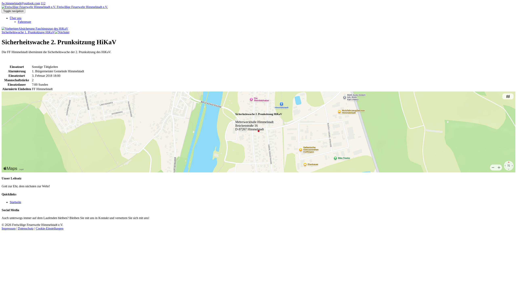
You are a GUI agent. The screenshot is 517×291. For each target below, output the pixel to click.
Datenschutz (26, 228)
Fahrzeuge (24, 21)
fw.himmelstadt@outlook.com (21, 3)
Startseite (15, 202)
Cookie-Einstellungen (49, 228)
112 (43, 3)
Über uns (15, 18)
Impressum (9, 228)
